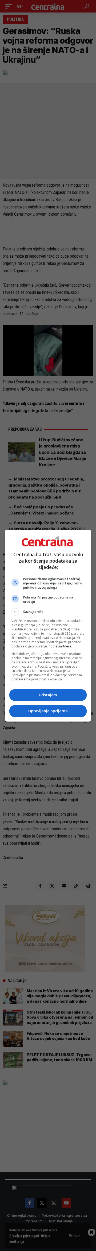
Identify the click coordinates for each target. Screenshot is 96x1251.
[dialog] (48, 626)
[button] (48, 612)
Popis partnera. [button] (60, 646)
